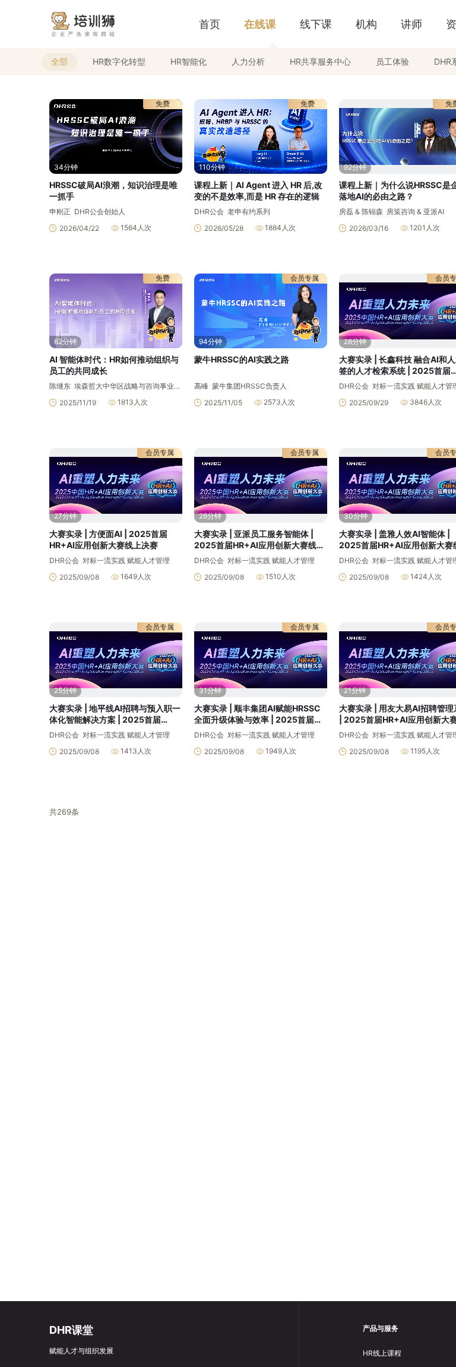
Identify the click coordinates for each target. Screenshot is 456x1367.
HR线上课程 (382, 1353)
